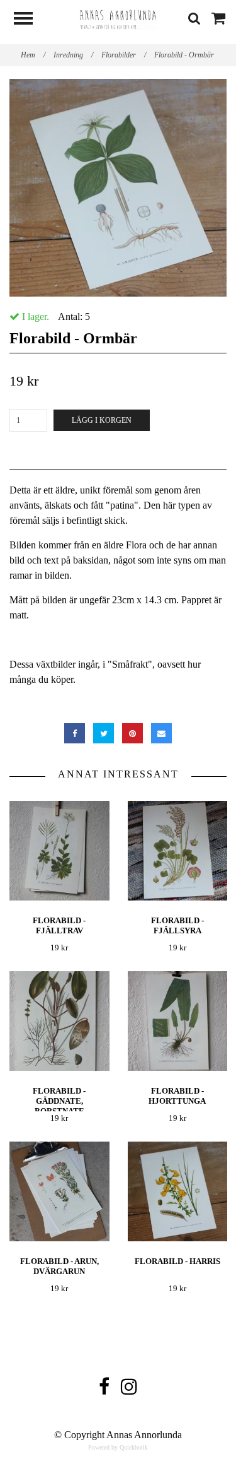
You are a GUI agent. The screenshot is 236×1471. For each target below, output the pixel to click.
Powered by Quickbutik (118, 1447)
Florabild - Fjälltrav (59, 925)
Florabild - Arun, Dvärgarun (59, 1266)
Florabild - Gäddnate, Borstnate (59, 1101)
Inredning (73, 54)
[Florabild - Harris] (178, 1192)
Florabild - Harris (177, 1261)
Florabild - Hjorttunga (177, 1096)
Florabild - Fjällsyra (177, 925)
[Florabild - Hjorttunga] (178, 1021)
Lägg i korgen (102, 420)
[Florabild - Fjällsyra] (178, 851)
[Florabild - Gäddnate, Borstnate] (59, 1021)
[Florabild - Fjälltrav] (59, 851)
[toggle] (29, 20)
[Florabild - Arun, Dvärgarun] (59, 1192)
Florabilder (123, 54)
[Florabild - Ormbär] (118, 188)
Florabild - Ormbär (185, 54)
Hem (33, 54)
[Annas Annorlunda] (118, 18)
